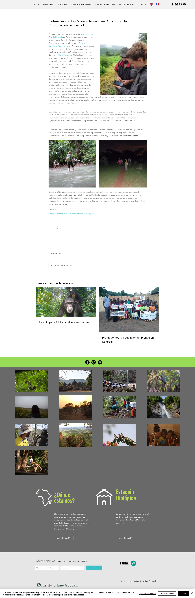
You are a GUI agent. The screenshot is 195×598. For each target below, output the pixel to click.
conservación (63, 213)
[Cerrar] (191, 593)
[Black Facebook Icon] (172, 4)
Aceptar (183, 593)
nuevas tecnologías (85, 213)
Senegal (52, 213)
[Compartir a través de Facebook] (50, 227)
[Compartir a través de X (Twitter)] (56, 227)
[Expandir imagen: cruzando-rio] (72, 164)
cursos (73, 213)
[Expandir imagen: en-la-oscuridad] (123, 164)
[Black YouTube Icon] (184, 4)
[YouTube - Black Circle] (100, 362)
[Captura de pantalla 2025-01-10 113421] (176, 4)
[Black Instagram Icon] (180, 4)
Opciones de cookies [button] (147, 593)
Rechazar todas (167, 593)
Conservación (54, 219)
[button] (48, 4)
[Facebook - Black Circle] (87, 362)
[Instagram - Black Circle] (93, 362)
